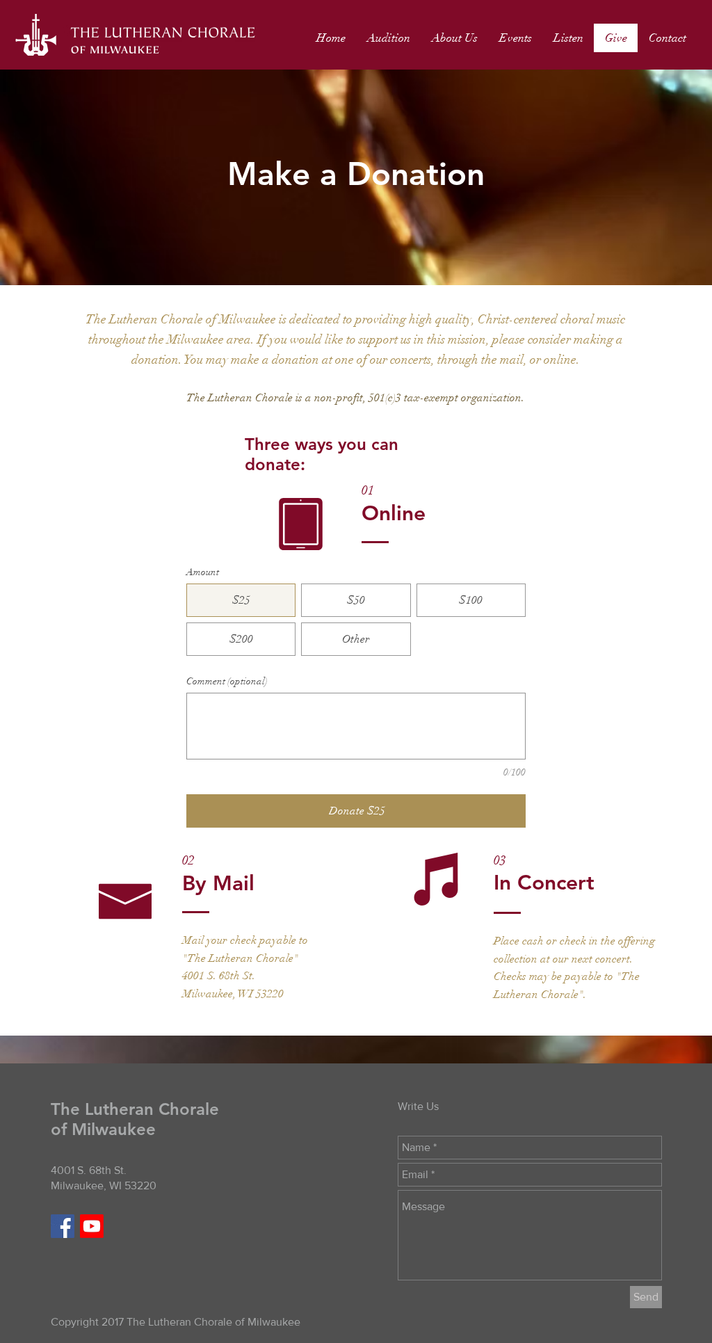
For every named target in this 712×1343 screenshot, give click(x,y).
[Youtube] (92, 1226)
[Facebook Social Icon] (62, 1226)
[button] (454, 38)
